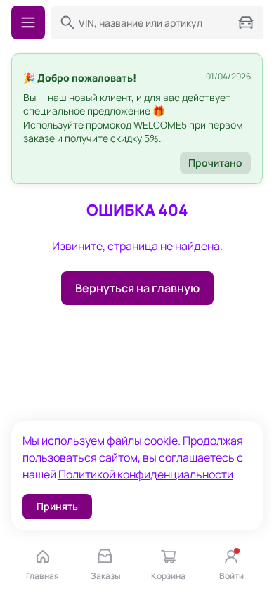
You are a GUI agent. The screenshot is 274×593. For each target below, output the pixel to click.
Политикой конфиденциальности (145, 474)
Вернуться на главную (137, 288)
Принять (57, 506)
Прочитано (215, 162)
